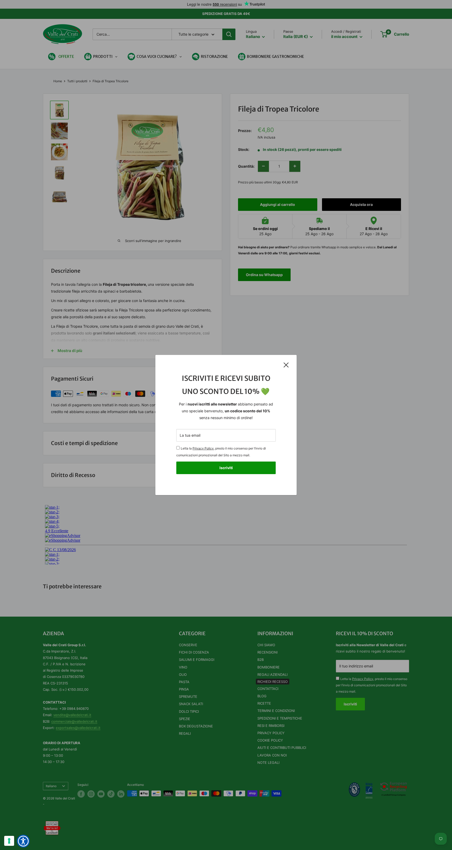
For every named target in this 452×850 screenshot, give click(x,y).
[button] (23, 841)
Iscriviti (226, 467)
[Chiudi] (286, 365)
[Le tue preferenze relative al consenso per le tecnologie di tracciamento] (9, 841)
